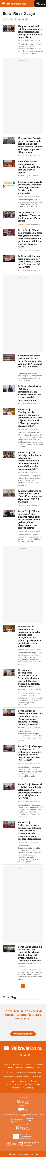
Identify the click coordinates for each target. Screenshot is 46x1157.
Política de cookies (32, 1084)
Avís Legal (33, 1081)
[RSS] (29, 1055)
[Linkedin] (11, 19)
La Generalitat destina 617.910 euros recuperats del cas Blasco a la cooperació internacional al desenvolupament (29, 393)
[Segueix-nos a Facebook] (17, 1055)
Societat (10, 1068)
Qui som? (23, 1081)
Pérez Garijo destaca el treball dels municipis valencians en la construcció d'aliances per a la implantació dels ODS (30, 791)
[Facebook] (4, 19)
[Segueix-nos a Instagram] (25, 1055)
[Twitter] (8, 19)
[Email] (22, 19)
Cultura (19, 1068)
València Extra (29, 40)
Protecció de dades (14, 1084)
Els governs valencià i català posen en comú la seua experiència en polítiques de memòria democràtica (30, 32)
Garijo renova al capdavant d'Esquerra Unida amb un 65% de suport (29, 216)
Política (28, 1064)
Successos (29, 1068)
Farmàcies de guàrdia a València (28, 1073)
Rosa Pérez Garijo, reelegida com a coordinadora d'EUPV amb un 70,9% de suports (29, 167)
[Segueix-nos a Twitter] (21, 1055)
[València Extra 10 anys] (23, 1050)
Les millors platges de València (16, 1076)
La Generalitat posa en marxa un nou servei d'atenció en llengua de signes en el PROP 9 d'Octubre (30, 496)
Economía (38, 1064)
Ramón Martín (29, 370)
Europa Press (29, 176)
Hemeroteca (37, 1076)
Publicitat (16, 1088)
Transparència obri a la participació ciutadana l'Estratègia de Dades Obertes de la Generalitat (30, 187)
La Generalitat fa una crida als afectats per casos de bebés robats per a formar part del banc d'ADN (29, 261)
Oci (38, 1068)
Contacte (12, 1081)
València (7, 1064)
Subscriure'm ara (23, 1034)
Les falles (9, 1073)
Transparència (28, 1088)
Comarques (17, 1064)
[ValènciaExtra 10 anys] (20, 3)
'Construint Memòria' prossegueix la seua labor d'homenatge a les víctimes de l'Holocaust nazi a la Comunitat (30, 361)
